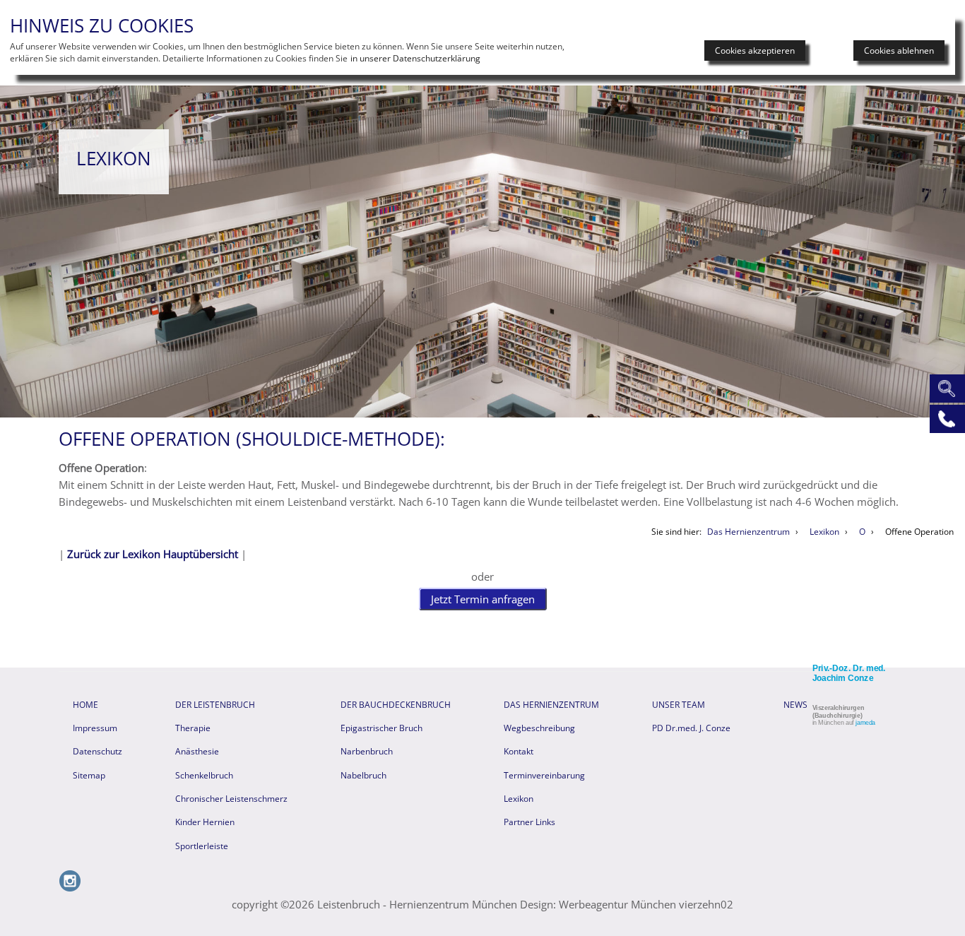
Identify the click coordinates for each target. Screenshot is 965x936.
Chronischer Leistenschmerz (231, 799)
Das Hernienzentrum (551, 705)
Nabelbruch (363, 775)
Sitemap (89, 775)
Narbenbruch (367, 751)
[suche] (945, 387)
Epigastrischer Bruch (381, 728)
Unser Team (678, 705)
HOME (85, 705)
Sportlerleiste (201, 846)
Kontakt (518, 751)
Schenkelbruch (204, 775)
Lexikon (518, 799)
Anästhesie (197, 751)
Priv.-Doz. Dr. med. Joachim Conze (849, 673)
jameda (865, 722)
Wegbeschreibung (539, 728)
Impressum (95, 728)
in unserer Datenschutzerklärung (415, 58)
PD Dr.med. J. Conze (691, 728)
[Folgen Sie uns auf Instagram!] (70, 888)
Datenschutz (97, 751)
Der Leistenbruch (215, 705)
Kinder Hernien (205, 822)
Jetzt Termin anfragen (483, 599)
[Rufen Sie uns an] (945, 417)
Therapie (193, 728)
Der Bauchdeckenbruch (396, 705)
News (795, 705)
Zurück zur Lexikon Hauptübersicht (152, 554)
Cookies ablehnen (899, 51)
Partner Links (529, 822)
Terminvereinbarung (544, 775)
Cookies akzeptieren (755, 51)
